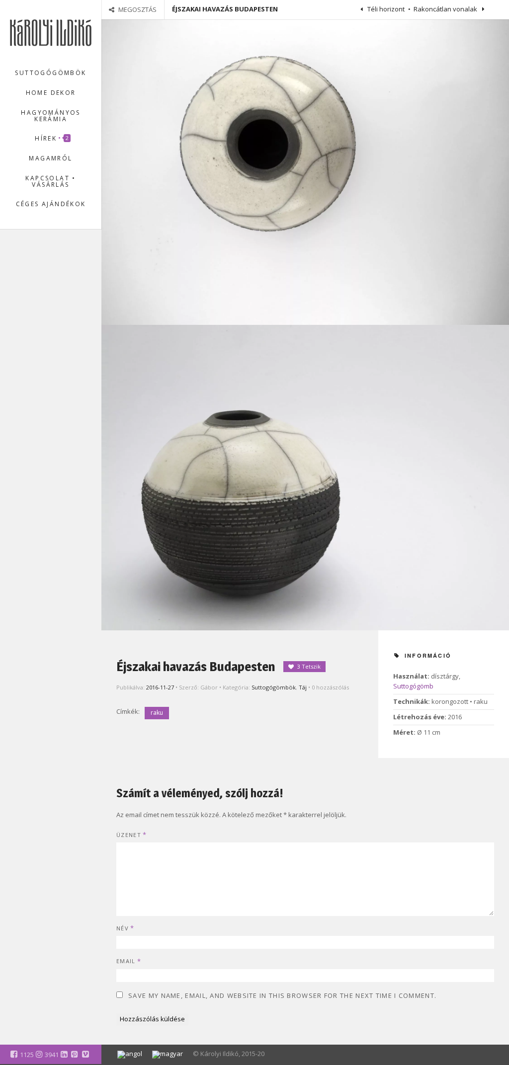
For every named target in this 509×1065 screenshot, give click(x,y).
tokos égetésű (41, 305)
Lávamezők (44, 481)
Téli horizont (385, 8)
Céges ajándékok (51, 204)
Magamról (50, 158)
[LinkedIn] (64, 1054)
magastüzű (36, 280)
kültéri (29, 267)
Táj (303, 687)
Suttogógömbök (50, 73)
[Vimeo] (85, 1054)
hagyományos (41, 254)
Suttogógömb (413, 686)
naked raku (36, 292)
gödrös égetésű (43, 242)
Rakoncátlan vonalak (446, 8)
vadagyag (34, 317)
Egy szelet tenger (53, 425)
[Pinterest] (74, 1054)
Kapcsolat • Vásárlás (50, 181)
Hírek (52, 138)
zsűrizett (33, 330)
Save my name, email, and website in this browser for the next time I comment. (282, 995)
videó (69, 317)
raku (157, 712)
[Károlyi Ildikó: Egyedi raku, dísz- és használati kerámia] (50, 31)
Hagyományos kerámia (50, 115)
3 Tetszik (309, 666)
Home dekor (51, 92)
